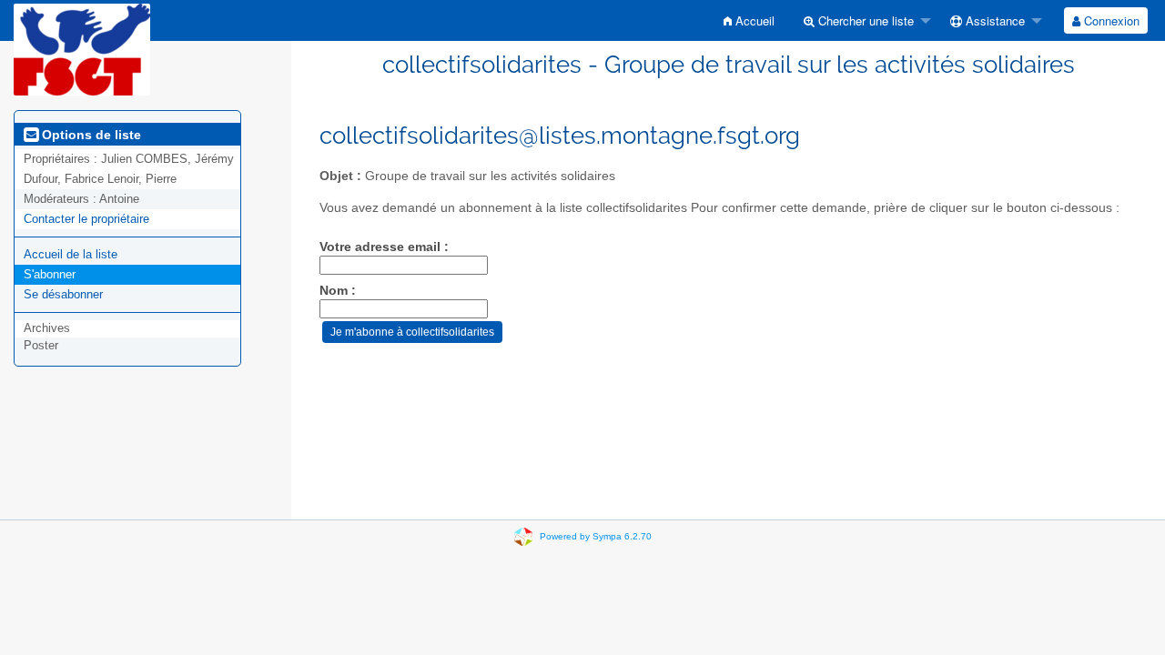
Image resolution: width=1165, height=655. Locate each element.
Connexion (1110, 20)
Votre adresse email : (384, 247)
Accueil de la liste (70, 254)
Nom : (337, 290)
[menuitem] (749, 20)
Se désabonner (63, 294)
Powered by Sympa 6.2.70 (596, 536)
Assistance (993, 20)
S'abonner (50, 274)
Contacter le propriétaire (86, 219)
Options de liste (89, 134)
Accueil (753, 20)
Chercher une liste (864, 20)
